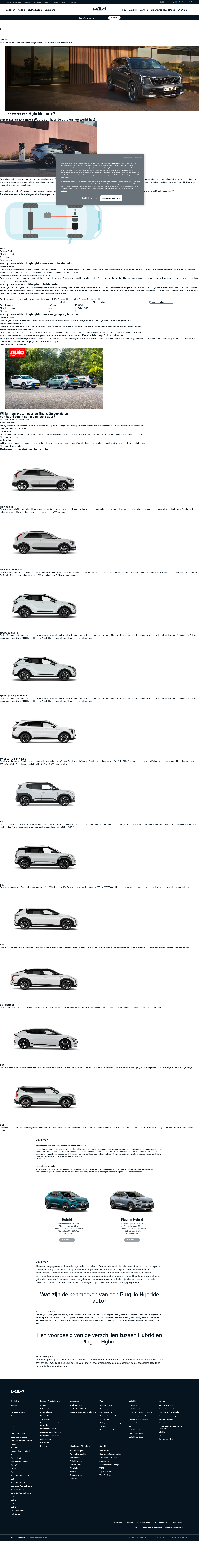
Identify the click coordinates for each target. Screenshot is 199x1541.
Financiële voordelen (64, 42)
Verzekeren (45, 1419)
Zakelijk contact (136, 1430)
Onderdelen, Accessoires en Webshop (171, 1427)
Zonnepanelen (76, 1475)
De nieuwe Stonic (18, 1412)
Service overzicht (166, 1405)
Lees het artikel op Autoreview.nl (14, 344)
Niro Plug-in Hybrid (19, 1461)
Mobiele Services (166, 1419)
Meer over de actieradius (11, 446)
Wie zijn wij (104, 1450)
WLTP (102, 1468)
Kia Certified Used (78, 1409)
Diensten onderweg (167, 1416)
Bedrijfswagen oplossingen (111, 1423)
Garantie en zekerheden (169, 1412)
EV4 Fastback (17, 1430)
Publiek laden (75, 1464)
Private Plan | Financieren (51, 1416)
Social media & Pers (108, 1457)
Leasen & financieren (138, 1419)
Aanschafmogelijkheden (50, 1432)
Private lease (46, 1412)
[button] (164, 2)
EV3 (12, 1423)
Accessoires (45, 1439)
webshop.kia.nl (114, 163)
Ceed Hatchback (18, 1433)
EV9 (12, 1503)
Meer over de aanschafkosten (13, 428)
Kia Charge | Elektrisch (163, 10)
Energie (73, 1471)
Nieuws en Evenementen (110, 1454)
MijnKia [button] (73, 2)
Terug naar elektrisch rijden (47, 1312)
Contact (113, 18)
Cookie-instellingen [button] (13, 2)
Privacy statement (143, 1522)
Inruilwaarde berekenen (50, 1435)
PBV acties (104, 1419)
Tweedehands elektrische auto (83, 1412)
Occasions (50, 10)
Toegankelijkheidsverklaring (174, 1527)
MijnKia (162, 1432)
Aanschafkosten (7, 42)
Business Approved (137, 1416)
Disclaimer (129, 1522)
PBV (124, 10)
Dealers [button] (56, 2)
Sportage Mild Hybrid (20, 1475)
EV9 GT (14, 1507)
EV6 (12, 1496)
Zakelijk (133, 10)
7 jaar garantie (106, 1471)
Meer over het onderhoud (11, 437)
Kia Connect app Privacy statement (148, 1527)
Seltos (13, 1468)
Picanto (14, 1405)
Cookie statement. (67, 188)
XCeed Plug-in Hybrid (20, 1451)
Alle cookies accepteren (111, 198)
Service (144, 10)
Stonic (13, 1409)
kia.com (96, 163)
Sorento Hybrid (17, 1489)
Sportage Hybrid (18, 1482)
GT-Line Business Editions (140, 1412)
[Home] (12, 1538)
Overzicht (133, 1405)
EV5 (12, 1479)
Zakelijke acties (135, 1409)
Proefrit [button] (27, 2)
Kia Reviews (45, 1442)
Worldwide (118, 1522)
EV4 (12, 1426)
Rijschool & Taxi (136, 1433)
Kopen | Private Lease (30, 10)
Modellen (10, 10)
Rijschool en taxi (136, 1423)
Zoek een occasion (78, 1405)
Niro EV (14, 1465)
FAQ (160, 1435)
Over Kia (182, 10)
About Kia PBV (106, 1405)
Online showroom (48, 1428)
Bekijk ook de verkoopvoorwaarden (50, 1159)
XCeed (13, 1444)
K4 (12, 1454)
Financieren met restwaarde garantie (53, 1424)
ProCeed (14, 1447)
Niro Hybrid (16, 1458)
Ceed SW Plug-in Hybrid (21, 1440)
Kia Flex (43, 1446)
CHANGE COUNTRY (186, 2)
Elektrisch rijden (77, 1450)
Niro (12, 1472)
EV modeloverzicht (78, 1454)
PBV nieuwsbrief (107, 1430)
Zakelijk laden (76, 1461)
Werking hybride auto (34, 42)
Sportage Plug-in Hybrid (21, 1486)
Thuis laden (75, 1457)
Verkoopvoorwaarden (161, 1522)
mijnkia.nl (103, 163)
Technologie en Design (109, 1464)
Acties (43, 1405)
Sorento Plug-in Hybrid (21, 1493)
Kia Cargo (15, 1416)
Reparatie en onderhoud (169, 1409)
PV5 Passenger (17, 1510)
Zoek (162, 2)
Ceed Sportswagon (19, 1437)
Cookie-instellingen (89, 198)
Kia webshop (164, 1423)
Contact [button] (65, 2)
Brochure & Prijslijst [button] (41, 2)
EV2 (12, 1419)
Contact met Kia (166, 1439)
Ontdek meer (66, 1240)
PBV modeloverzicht (108, 1416)
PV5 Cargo (15, 1514)
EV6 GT (14, 1500)
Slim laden (74, 1468)
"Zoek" (174, 2)
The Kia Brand (106, 1475)
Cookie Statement (178, 1522)
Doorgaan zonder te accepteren (131, 157)
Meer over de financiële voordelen (15, 419)
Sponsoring (104, 1461)
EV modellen (45, 1409)
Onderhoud (20, 42)
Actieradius (49, 42)
